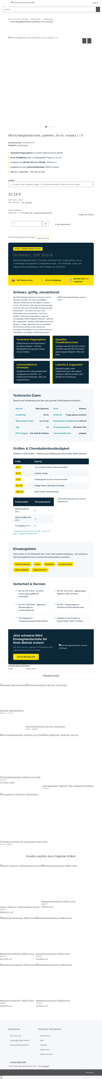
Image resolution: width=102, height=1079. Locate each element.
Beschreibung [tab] (43, 238)
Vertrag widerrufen (18, 1062)
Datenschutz (45, 1036)
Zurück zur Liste (14, 19)
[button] (84, 2)
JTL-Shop (97, 1072)
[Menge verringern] (10, 223)
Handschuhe (22, 145)
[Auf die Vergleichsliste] (84, 40)
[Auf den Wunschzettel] (89, 40)
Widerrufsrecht (46, 1054)
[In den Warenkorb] (10, 34)
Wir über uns (15, 1036)
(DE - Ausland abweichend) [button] (40, 213)
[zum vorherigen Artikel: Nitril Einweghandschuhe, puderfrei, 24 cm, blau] (10, 26)
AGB (42, 1040)
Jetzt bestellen (26, 657)
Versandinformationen (19, 1045)
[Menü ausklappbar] (5, 3)
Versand (28, 202)
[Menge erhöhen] (44, 229)
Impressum (45, 1049)
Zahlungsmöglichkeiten (20, 1040)
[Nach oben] (1, 1077)
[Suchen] (98, 9)
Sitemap (43, 1045)
